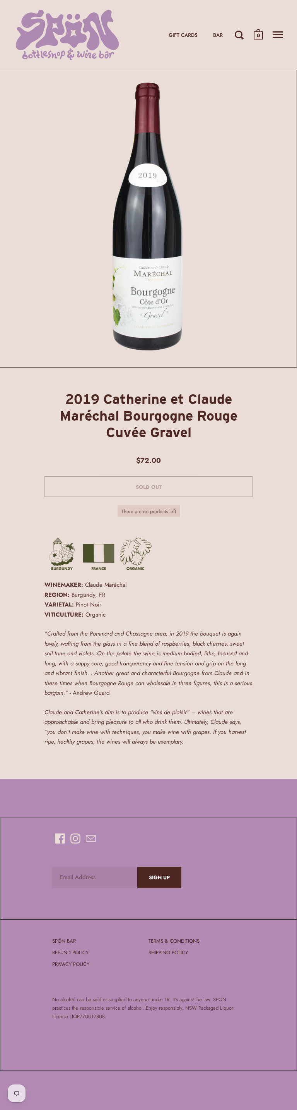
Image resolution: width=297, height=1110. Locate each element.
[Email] (91, 838)
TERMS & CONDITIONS (174, 941)
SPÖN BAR (64, 941)
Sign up (159, 877)
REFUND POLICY (70, 952)
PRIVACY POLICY (70, 964)
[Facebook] (60, 838)
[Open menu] (278, 35)
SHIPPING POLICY (168, 952)
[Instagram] (75, 838)
